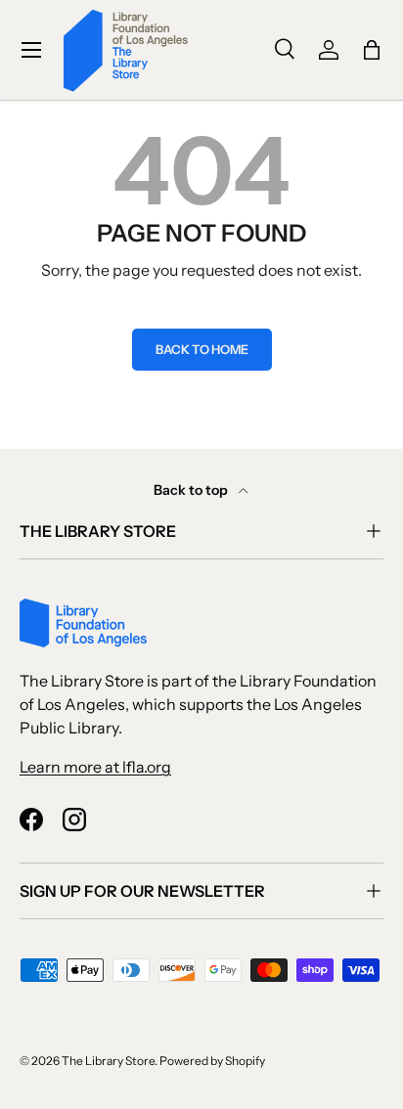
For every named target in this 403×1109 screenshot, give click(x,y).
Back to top (192, 490)
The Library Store (108, 1060)
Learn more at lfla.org (95, 766)
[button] (371, 49)
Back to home (202, 349)
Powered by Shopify (212, 1060)
